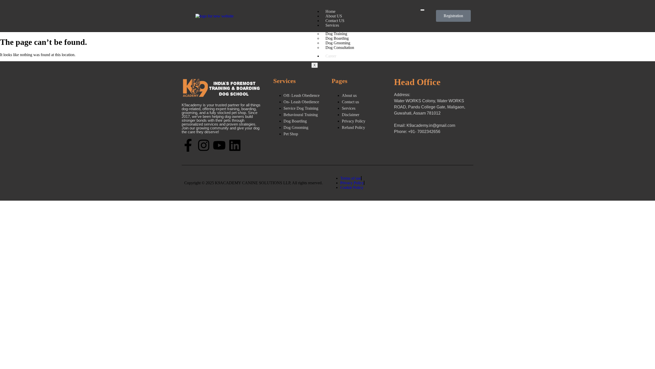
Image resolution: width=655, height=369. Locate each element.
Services (332, 25)
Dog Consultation (339, 47)
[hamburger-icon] (422, 10)
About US (333, 16)
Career (330, 56)
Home (330, 11)
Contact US (334, 20)
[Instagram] (203, 145)
